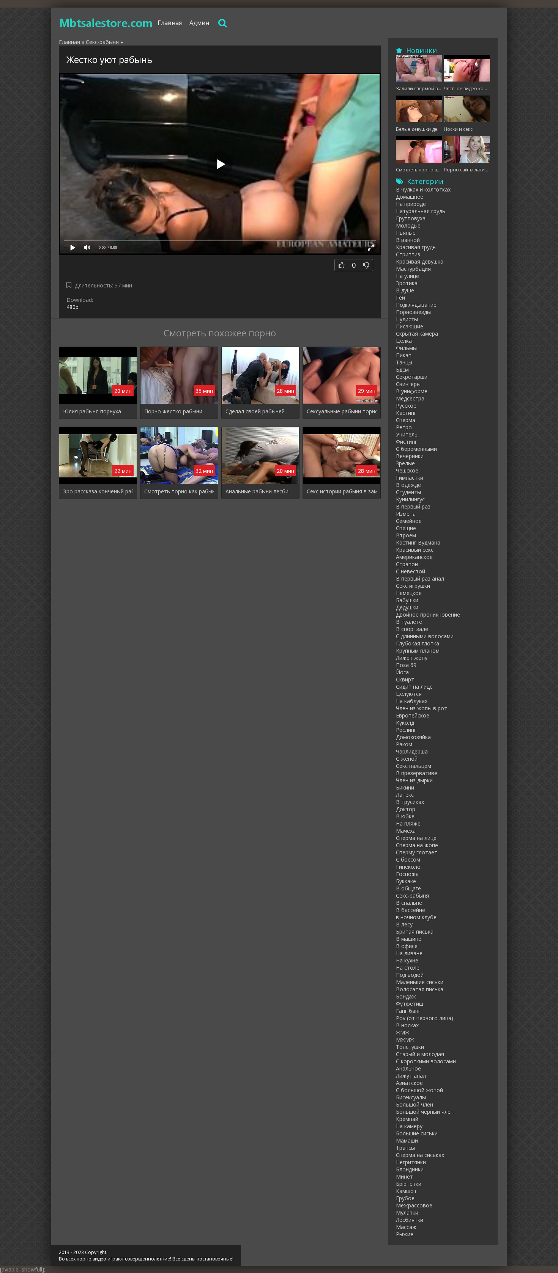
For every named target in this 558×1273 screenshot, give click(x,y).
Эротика (407, 283)
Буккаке (406, 881)
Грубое (405, 1198)
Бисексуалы (411, 1097)
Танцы (404, 362)
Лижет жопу (411, 657)
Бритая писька (414, 931)
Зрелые (405, 463)
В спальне (409, 902)
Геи (400, 297)
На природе (411, 203)
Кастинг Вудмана (418, 542)
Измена (406, 513)
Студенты (408, 492)
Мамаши (407, 1140)
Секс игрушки (413, 585)
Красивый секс (414, 549)
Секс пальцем (413, 765)
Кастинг (406, 412)
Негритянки (411, 1162)
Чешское (407, 470)
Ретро (404, 427)
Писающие (409, 326)
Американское (414, 556)
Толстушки (410, 1046)
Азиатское (409, 1082)
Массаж (406, 1227)
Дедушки (407, 607)
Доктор (405, 809)
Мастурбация (413, 268)
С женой (407, 758)
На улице (407, 275)
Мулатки (407, 1212)
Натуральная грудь (420, 211)
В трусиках (410, 801)
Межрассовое (414, 1205)
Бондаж (406, 996)
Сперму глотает (416, 852)
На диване (409, 953)
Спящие (406, 528)
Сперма (405, 420)
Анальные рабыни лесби (256, 491)
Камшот (406, 1191)
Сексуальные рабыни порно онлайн (342, 411)
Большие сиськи (417, 1133)
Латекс (405, 794)
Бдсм (402, 369)
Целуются (409, 693)
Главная (170, 23)
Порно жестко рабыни (173, 411)
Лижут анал (411, 1075)
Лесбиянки (409, 1219)
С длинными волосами (425, 636)
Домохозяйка (413, 737)
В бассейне (410, 910)
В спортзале (412, 629)
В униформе (411, 391)
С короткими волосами (426, 1061)
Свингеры (408, 384)
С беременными (416, 448)
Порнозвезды (413, 312)
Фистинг (406, 441)
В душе (405, 290)
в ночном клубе (416, 917)
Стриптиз (408, 254)
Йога (402, 672)
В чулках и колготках (423, 189)
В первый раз (413, 506)
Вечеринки (410, 456)
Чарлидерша (412, 751)
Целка (404, 340)
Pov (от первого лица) (424, 1018)
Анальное (408, 1068)
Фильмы (406, 348)
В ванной (408, 239)
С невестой (410, 571)
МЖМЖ (405, 1039)
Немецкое (409, 592)
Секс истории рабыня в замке (342, 491)
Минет (404, 1176)
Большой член (414, 1104)
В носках (407, 1025)
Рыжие (404, 1234)
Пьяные (406, 232)
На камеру (409, 1126)
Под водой (410, 974)
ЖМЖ (402, 1032)
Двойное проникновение (428, 614)
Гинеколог (409, 866)
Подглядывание (416, 304)
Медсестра (410, 398)
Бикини (405, 787)
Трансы (405, 1147)
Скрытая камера (417, 333)
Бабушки (407, 600)
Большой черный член (425, 1111)
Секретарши (411, 376)
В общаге (408, 888)
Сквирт (405, 679)
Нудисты (407, 319)
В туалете (409, 621)
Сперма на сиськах (420, 1154)
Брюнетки (408, 1183)
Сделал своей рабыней (255, 411)
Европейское (412, 715)
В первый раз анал (420, 578)
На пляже (408, 823)
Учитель (407, 434)
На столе (407, 967)
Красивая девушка (419, 261)
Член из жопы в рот (421, 708)
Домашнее (409, 196)
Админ (199, 23)
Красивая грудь (416, 247)
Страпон (407, 564)
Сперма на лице (416, 837)
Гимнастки (409, 477)
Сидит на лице (414, 686)
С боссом (408, 859)
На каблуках (411, 701)
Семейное (409, 520)
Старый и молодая (420, 1054)
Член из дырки (414, 780)
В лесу (404, 924)
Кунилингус (410, 499)
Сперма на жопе (417, 845)
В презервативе (416, 773)
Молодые (408, 225)
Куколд (405, 722)
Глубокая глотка (417, 643)
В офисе (407, 946)
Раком (404, 744)
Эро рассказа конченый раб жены (98, 491)
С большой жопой (419, 1090)
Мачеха (406, 830)
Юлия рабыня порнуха (92, 411)
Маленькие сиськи (419, 982)
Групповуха (411, 218)
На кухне (407, 960)
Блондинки (410, 1169)
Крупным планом (418, 650)
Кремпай (407, 1118)
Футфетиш (409, 1003)
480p (72, 307)
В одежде (408, 484)
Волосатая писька (419, 989)
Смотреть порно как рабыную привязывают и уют (179, 491)
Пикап (403, 355)
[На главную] (106, 22)
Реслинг (406, 729)
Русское (406, 405)
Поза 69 (406, 665)
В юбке (405, 816)
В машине (408, 938)
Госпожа (407, 873)
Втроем (406, 535)
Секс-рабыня (412, 895)
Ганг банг (408, 1010)
